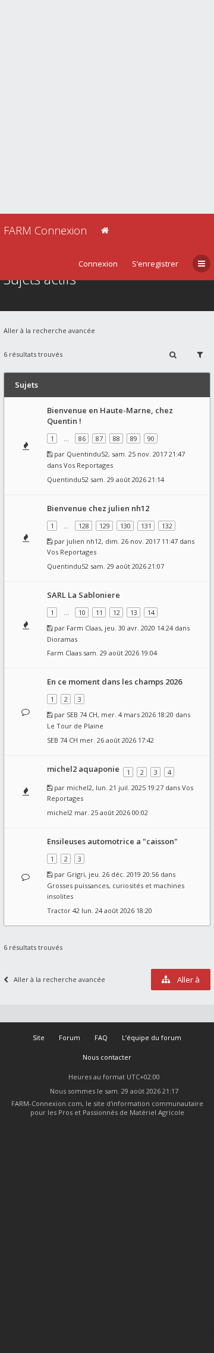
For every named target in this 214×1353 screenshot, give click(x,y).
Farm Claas (84, 627)
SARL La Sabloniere (83, 595)
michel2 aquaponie (83, 768)
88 (116, 438)
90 (151, 438)
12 (116, 612)
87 (99, 438)
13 (133, 612)
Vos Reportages (88, 465)
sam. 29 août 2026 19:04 (120, 652)
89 (133, 438)
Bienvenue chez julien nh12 (98, 508)
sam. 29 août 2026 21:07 (127, 566)
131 (146, 525)
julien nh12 (84, 541)
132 (167, 525)
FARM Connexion (45, 230)
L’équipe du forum (151, 1037)
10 (82, 612)
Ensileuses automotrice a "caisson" (112, 841)
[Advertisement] (107, 107)
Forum (69, 1037)
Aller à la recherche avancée (49, 330)
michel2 (79, 787)
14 (151, 612)
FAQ (101, 1037)
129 (104, 525)
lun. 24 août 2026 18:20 (116, 910)
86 (82, 438)
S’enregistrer (155, 263)
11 (99, 612)
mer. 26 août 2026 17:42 (117, 740)
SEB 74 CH (82, 714)
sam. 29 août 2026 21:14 (127, 479)
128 (83, 525)
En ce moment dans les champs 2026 (114, 681)
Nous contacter (107, 1057)
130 (125, 525)
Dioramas (62, 639)
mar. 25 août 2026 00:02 (111, 812)
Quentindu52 (87, 453)
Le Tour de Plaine (75, 725)
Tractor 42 (63, 910)
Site (39, 1037)
